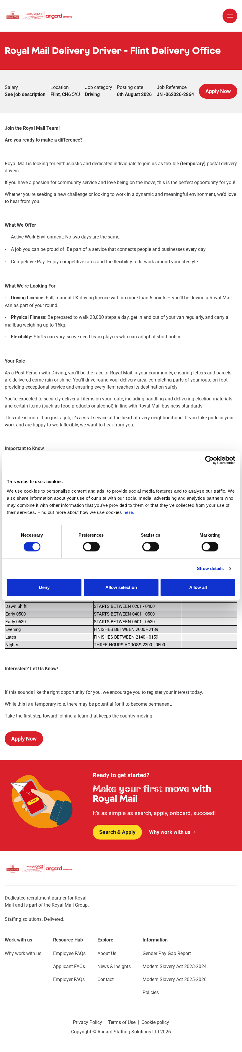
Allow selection (121, 587)
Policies (151, 992)
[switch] (91, 546)
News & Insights (114, 966)
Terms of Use (121, 1022)
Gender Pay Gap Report (167, 953)
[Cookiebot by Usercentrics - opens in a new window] (209, 460)
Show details (210, 568)
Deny (44, 587)
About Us (106, 953)
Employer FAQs (69, 979)
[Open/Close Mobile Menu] (230, 16)
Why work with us (23, 953)
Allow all (198, 587)
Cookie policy (155, 1022)
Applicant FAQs (69, 966)
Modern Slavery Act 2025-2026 (175, 979)
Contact (105, 979)
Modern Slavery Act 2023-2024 (175, 966)
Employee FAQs (69, 953)
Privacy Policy (87, 1022)
